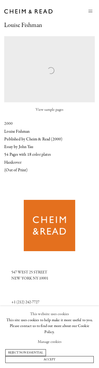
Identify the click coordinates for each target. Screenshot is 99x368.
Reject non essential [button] (25, 352)
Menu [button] (90, 11)
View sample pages (49, 110)
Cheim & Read (28, 11)
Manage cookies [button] (50, 342)
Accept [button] (49, 359)
